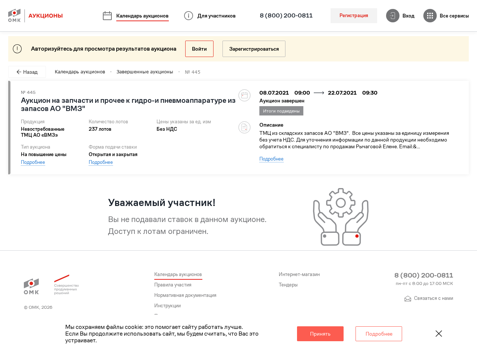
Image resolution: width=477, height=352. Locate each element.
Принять (320, 333)
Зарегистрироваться (254, 48)
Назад (30, 72)
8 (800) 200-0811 (286, 15)
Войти (199, 48)
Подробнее (33, 162)
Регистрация (353, 15)
